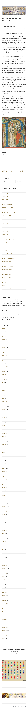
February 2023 (4, 401)
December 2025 (4, 347)
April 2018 (3, 557)
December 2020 (4, 471)
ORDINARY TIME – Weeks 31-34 (7, 277)
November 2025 (4, 350)
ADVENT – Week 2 (5, 196)
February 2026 (4, 342)
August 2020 (4, 482)
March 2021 (4, 463)
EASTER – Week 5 (5, 228)
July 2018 (3, 549)
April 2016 (3, 616)
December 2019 (4, 503)
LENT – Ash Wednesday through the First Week (10, 239)
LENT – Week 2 (4, 242)
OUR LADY (4, 282)
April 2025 (3, 363)
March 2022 (4, 430)
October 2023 (4, 393)
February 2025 (4, 366)
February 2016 (4, 622)
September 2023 (4, 395)
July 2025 (3, 360)
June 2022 (3, 422)
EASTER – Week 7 (5, 234)
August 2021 (4, 449)
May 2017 (3, 584)
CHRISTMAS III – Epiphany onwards (8, 212)
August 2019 (4, 514)
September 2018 (4, 544)
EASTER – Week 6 (5, 231)
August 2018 (4, 546)
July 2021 (3, 452)
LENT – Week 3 (4, 245)
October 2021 (4, 444)
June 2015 (3, 643)
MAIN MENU (4, 255)
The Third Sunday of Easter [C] (20, 171)
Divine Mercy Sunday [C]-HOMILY (7, 171)
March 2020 (4, 495)
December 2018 (4, 535)
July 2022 (3, 420)
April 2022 (3, 428)
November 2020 (4, 474)
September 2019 (4, 511)
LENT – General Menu (6, 237)
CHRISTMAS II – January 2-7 (7, 210)
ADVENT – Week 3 (5, 199)
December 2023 (4, 390)
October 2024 (4, 374)
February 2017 (4, 589)
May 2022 (3, 425)
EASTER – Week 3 (5, 223)
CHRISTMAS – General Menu (7, 204)
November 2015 (4, 630)
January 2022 (4, 436)
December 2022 (4, 406)
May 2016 (3, 614)
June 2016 (3, 611)
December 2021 (4, 439)
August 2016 (4, 606)
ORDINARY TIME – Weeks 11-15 (7, 266)
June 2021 (3, 455)
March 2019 (4, 527)
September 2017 (4, 573)
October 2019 (4, 509)
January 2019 (4, 533)
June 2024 (3, 385)
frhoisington (10, 22)
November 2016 (4, 597)
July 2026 (3, 328)
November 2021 (4, 441)
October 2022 (4, 412)
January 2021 (4, 468)
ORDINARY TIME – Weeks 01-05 (7, 261)
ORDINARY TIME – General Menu (8, 258)
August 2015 (4, 638)
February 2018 (4, 560)
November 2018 (4, 538)
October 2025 (4, 352)
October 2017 (4, 571)
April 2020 (3, 492)
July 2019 (3, 517)
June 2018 (3, 552)
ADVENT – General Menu (6, 191)
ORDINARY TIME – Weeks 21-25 (7, 271)
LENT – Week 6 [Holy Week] (7, 253)
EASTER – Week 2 (5, 220)
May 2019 (3, 522)
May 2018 (3, 554)
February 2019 (4, 530)
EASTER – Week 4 (5, 226)
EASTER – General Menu (6, 215)
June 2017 (3, 581)
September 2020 (4, 479)
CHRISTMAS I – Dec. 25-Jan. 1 (7, 207)
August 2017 (4, 576)
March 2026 (4, 339)
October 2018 (4, 541)
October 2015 (4, 633)
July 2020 (3, 484)
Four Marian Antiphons (6, 290)
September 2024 (4, 377)
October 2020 (4, 476)
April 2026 (3, 336)
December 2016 (4, 595)
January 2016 (4, 624)
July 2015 (3, 641)
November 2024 (4, 371)
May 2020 (3, 490)
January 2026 (4, 344)
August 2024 (4, 379)
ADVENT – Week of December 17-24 (8, 201)
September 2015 (4, 635)
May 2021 (3, 457)
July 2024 (3, 382)
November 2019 (4, 506)
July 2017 (3, 579)
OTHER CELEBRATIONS (6, 280)
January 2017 (4, 592)
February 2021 (4, 465)
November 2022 (4, 409)
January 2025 (4, 368)
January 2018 (4, 562)
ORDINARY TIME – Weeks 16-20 (7, 269)
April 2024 (3, 387)
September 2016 (4, 603)
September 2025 (4, 355)
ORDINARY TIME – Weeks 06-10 (7, 263)
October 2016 (4, 600)
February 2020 (4, 498)
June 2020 (3, 487)
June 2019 (3, 519)
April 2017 (3, 587)
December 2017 (4, 565)
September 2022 (4, 414)
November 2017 (4, 568)
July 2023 (3, 398)
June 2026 (3, 331)
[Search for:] (8, 181)
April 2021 (3, 460)
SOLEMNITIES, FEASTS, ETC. (7, 288)
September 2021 (4, 447)
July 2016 (3, 608)
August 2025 (4, 358)
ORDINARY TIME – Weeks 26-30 (7, 274)
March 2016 (4, 619)
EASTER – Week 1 (5, 218)
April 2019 (3, 525)
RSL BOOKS (4, 285)
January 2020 (4, 500)
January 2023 (4, 403)
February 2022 (4, 433)
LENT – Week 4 (4, 247)
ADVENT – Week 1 (5, 193)
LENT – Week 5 (4, 250)
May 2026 (3, 333)
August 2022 (4, 417)
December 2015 (4, 627)
